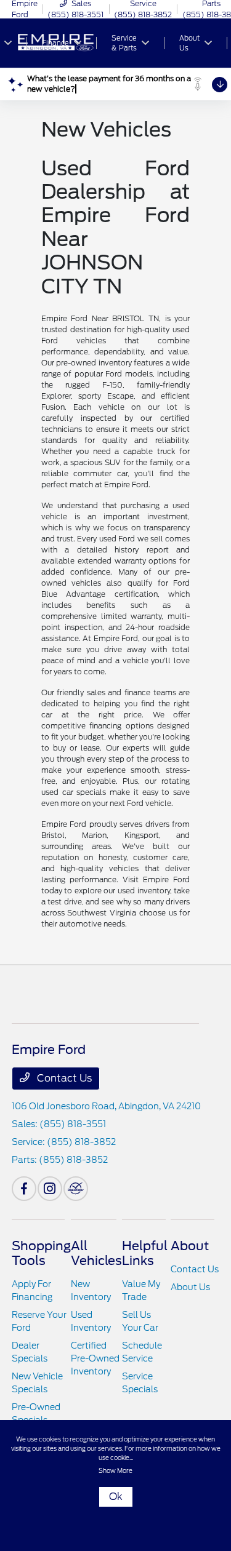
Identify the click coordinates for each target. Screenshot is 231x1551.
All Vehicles (96, 1253)
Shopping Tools (41, 1253)
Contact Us (63, 1078)
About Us (190, 1287)
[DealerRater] (75, 1188)
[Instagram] (50, 1188)
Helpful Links (145, 1253)
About (190, 1245)
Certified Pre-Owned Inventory (95, 1358)
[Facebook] (24, 1188)
